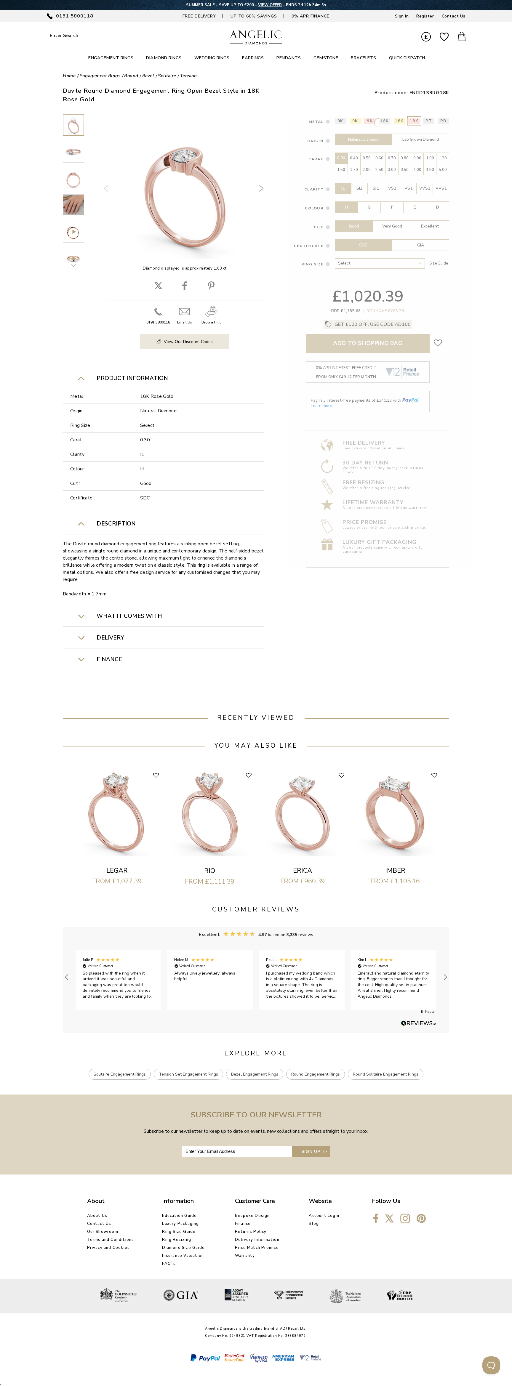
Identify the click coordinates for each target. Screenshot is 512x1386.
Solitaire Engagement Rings (120, 1074)
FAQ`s (169, 1263)
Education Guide (179, 1215)
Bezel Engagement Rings (254, 1074)
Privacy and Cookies (108, 1247)
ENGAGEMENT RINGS (110, 58)
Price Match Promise (257, 1247)
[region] (256, 977)
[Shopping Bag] (461, 37)
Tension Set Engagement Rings (188, 1074)
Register (425, 16)
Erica (302, 870)
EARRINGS (253, 58)
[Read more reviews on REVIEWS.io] (418, 1023)
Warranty (245, 1255)
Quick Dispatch (407, 58)
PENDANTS (288, 58)
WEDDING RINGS (212, 58)
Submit (110, 35)
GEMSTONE (325, 58)
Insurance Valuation (183, 1255)
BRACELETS (363, 58)
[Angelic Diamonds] (256, 43)
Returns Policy (251, 1231)
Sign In (402, 16)
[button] (67, 977)
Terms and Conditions (110, 1239)
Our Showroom (102, 1231)
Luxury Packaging (180, 1223)
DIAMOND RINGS (164, 58)
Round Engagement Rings (315, 1074)
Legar (117, 870)
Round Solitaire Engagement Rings (385, 1074)
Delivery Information (257, 1239)
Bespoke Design (252, 1215)
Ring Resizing (176, 1239)
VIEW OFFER (270, 5)
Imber (395, 870)
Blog (314, 1223)
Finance (243, 1223)
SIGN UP (314, 1151)
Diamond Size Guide (183, 1247)
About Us (97, 1215)
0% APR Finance (310, 16)
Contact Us (453, 16)
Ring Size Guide (179, 1231)
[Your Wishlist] (444, 37)
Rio (209, 870)
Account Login (324, 1215)
